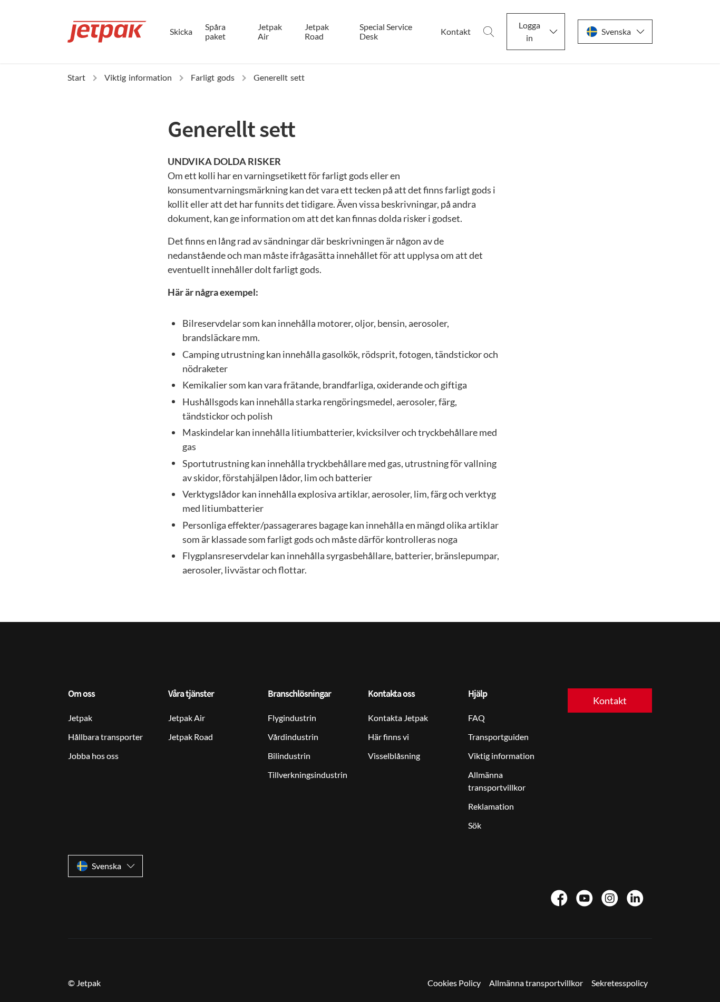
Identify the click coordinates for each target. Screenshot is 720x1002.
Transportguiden (498, 737)
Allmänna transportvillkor (497, 781)
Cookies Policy (454, 983)
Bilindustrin (289, 756)
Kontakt (456, 31)
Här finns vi (388, 737)
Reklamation (491, 806)
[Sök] (488, 31)
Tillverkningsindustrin (307, 775)
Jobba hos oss (93, 756)
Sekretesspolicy (619, 983)
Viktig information (501, 756)
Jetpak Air (270, 31)
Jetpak (80, 718)
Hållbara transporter (105, 737)
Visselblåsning (394, 756)
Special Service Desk (385, 31)
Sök (474, 825)
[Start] (107, 31)
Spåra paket (215, 31)
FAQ (476, 718)
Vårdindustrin (293, 737)
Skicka (181, 31)
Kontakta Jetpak (398, 718)
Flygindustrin (292, 718)
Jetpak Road (317, 31)
